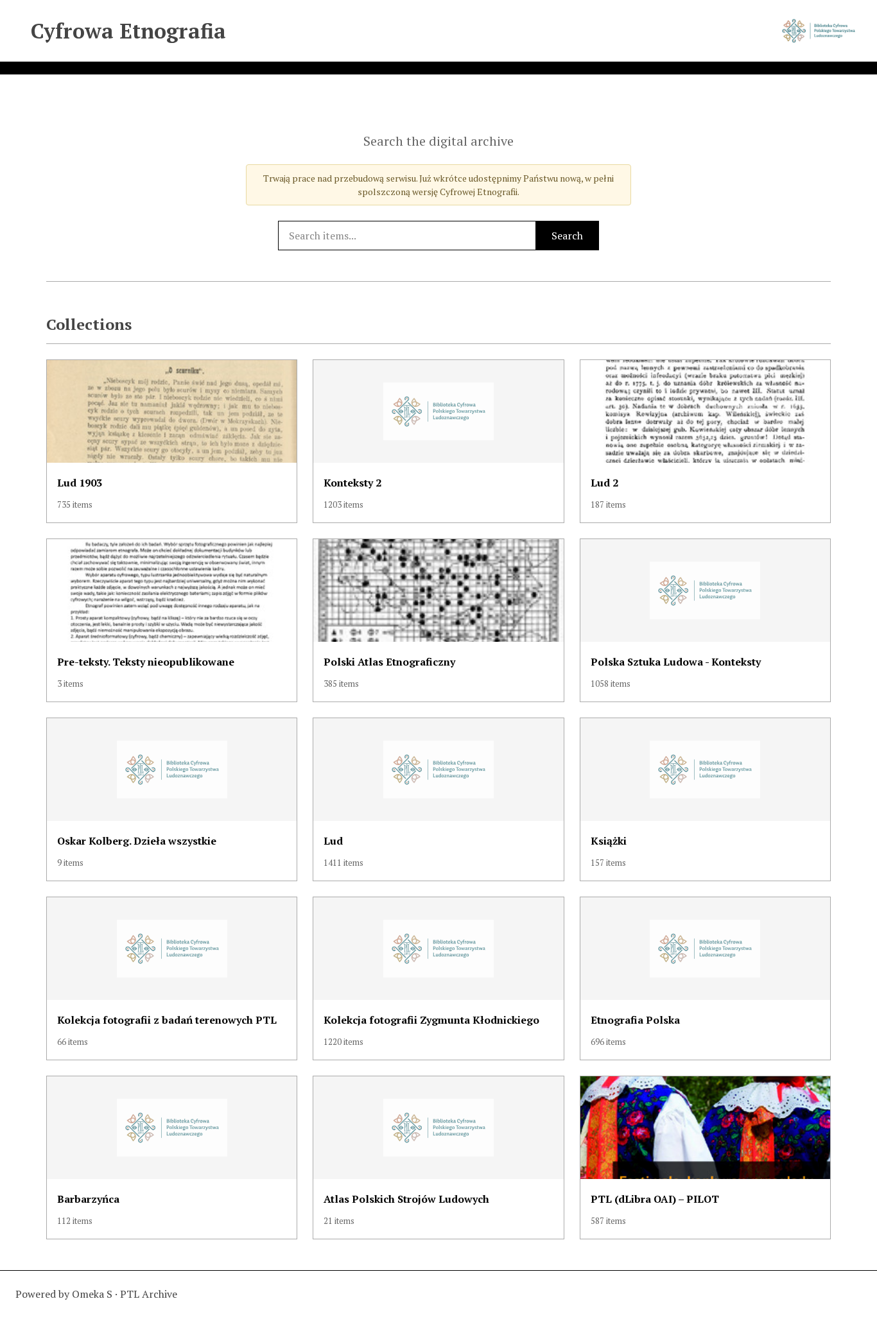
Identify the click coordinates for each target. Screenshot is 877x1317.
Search (567, 235)
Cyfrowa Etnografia (128, 30)
